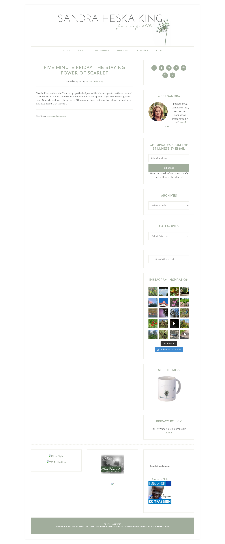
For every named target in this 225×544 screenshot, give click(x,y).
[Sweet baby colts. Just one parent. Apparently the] (163, 323)
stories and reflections (56, 116)
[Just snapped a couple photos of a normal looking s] (163, 312)
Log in (166, 526)
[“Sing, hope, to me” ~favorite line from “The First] (153, 323)
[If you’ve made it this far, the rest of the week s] (174, 334)
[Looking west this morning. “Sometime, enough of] (153, 302)
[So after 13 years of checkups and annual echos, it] (174, 302)
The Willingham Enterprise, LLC (110, 526)
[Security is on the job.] (163, 302)
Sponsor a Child (160, 479)
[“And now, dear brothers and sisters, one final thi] (153, 291)
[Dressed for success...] (184, 312)
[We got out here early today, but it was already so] (153, 312)
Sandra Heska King (112, 28)
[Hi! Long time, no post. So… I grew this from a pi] (184, 302)
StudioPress (156, 526)
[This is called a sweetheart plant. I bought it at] (184, 291)
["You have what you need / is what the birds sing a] (163, 334)
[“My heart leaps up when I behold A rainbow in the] (163, 291)
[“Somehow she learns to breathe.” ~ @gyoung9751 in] (153, 334)
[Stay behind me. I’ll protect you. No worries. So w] (184, 334)
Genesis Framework (139, 526)
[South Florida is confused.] (184, 323)
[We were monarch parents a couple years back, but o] (174, 291)
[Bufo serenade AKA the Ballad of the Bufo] (174, 323)
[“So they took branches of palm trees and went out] (174, 312)
